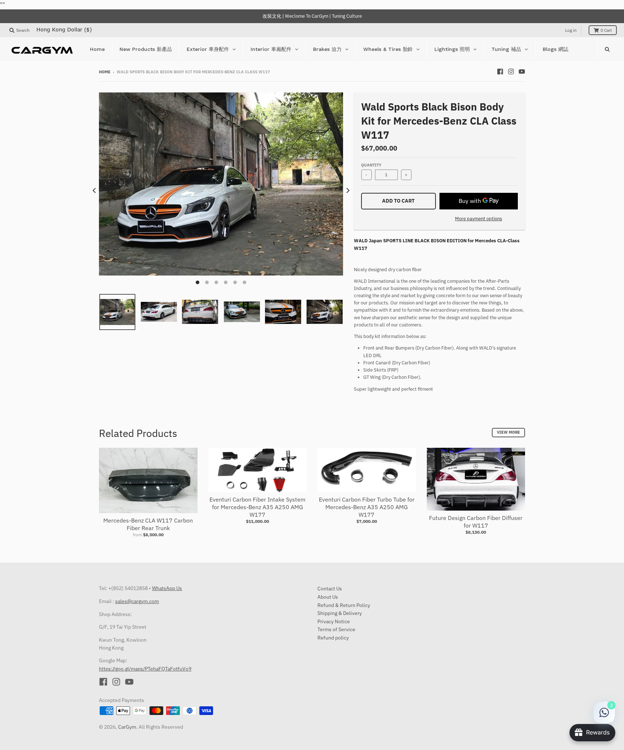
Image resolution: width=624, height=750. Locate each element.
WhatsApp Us (167, 588)
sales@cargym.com (137, 601)
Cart (606, 30)
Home (104, 71)
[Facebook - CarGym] (500, 71)
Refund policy (333, 637)
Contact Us (329, 588)
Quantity (371, 165)
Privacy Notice (333, 621)
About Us (327, 597)
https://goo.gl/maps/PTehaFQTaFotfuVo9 (145, 669)
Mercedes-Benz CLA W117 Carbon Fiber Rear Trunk (148, 524)
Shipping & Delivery (339, 613)
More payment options (478, 219)
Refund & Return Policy (343, 605)
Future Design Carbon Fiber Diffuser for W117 (476, 521)
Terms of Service (336, 629)
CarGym (127, 727)
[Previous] (94, 190)
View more (508, 432)
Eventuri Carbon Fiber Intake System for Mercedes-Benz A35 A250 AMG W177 (257, 507)
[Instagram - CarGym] (511, 71)
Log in (571, 30)
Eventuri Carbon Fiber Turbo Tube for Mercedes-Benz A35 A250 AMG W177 (367, 507)
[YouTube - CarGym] (522, 71)
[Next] (347, 190)
